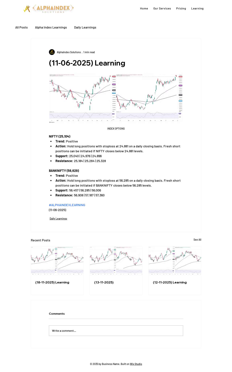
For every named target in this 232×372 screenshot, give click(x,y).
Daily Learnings (85, 27)
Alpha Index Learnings (51, 27)
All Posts (21, 27)
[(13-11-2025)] (116, 261)
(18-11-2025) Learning (52, 282)
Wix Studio (136, 363)
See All (197, 239)
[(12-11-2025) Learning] (175, 261)
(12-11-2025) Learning (170, 282)
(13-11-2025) (103, 282)
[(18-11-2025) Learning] (57, 261)
